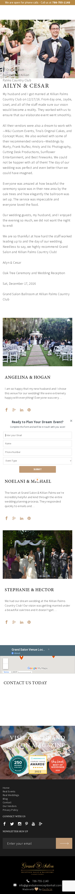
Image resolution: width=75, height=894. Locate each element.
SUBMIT (37, 469)
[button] (37, 422)
